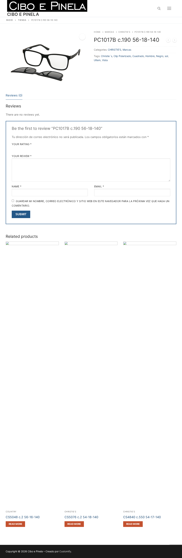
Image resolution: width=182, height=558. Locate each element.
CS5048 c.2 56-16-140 (23, 517)
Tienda (22, 20)
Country (11, 511)
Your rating (22, 144)
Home (97, 32)
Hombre (150, 56)
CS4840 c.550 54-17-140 (142, 517)
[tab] (14, 96)
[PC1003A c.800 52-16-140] (168, 41)
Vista (105, 60)
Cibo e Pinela (23, 14)
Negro (159, 56)
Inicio (9, 20)
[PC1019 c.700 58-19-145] (174, 41)
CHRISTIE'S (124, 32)
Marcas (109, 32)
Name (16, 186)
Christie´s (106, 56)
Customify (65, 551)
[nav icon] (169, 8)
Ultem (97, 60)
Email (99, 186)
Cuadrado (138, 56)
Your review (22, 156)
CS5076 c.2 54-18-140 (81, 517)
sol (166, 56)
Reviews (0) (14, 95)
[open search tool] (159, 8)
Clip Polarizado (122, 56)
